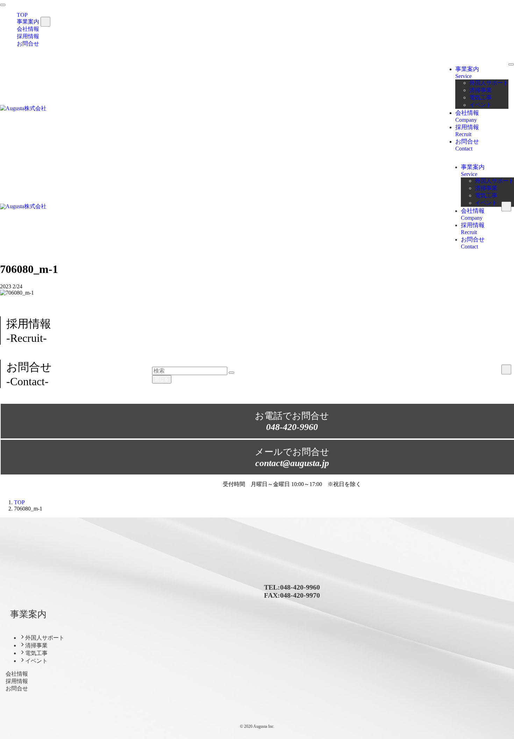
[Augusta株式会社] (23, 108)
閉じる (162, 379)
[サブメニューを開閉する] (45, 22)
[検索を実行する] (231, 373)
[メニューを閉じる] (3, 5)
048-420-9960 (300, 587)
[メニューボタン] (511, 64)
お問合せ (28, 44)
